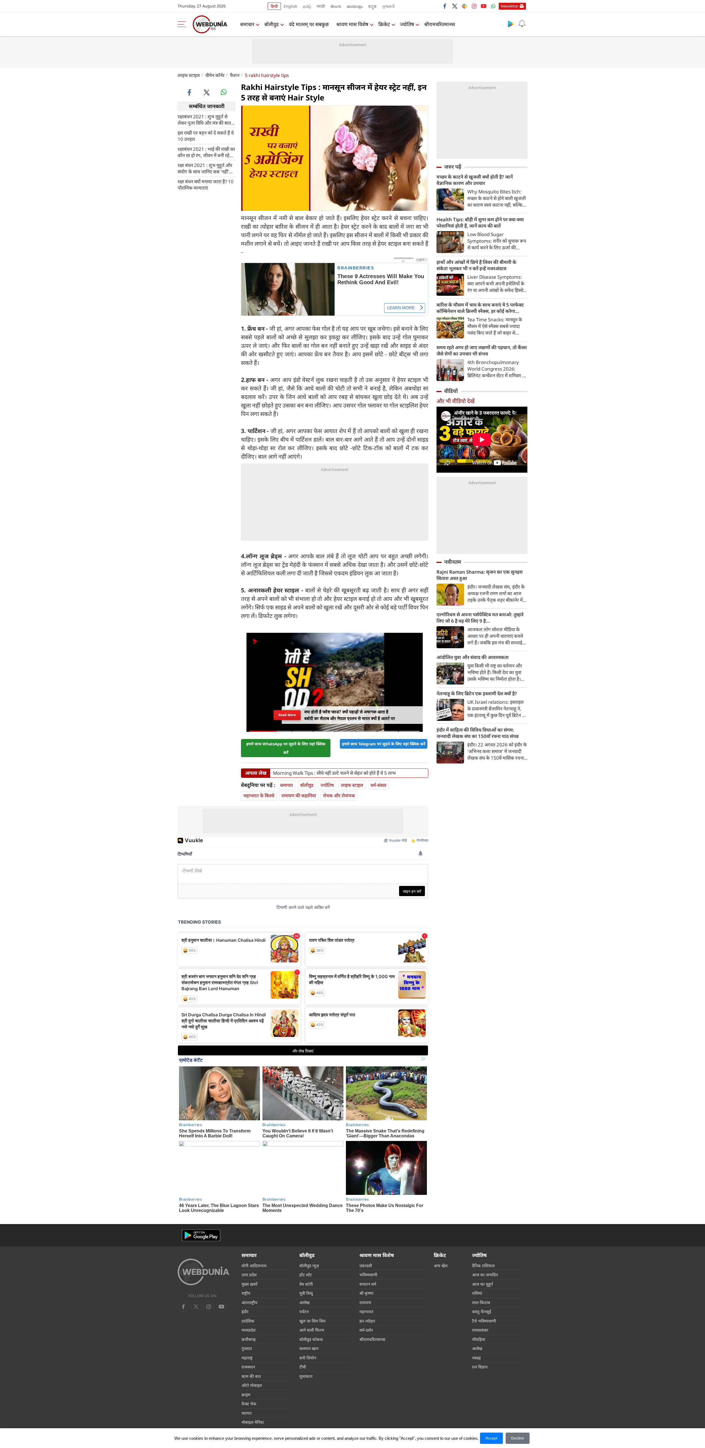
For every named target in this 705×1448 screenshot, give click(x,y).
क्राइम (246, 1394)
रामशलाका (480, 1330)
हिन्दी (274, 6)
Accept (491, 1438)
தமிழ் (307, 6)
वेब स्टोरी (306, 1284)
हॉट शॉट (305, 1274)
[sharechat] (464, 6)
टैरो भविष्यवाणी (484, 1321)
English (290, 6)
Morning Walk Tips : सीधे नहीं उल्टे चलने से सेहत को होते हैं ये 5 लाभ (334, 773)
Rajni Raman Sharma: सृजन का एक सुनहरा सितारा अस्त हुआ (479, 575)
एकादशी (365, 1265)
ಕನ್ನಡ (372, 6)
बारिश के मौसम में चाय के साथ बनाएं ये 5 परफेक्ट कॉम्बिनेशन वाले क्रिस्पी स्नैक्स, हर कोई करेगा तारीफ (480, 308)
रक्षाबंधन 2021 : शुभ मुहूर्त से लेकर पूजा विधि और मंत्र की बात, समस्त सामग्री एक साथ (205, 119)
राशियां (477, 1293)
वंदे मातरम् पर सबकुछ (309, 24)
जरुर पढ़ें (452, 166)
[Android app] (201, 1235)
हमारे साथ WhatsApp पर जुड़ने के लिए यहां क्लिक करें (286, 748)
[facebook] (445, 6)
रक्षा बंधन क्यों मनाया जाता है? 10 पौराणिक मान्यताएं (206, 184)
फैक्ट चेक (249, 1403)
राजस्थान (248, 1367)
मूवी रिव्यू (306, 1293)
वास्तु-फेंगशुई (481, 1311)
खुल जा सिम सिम (312, 1321)
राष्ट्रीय (246, 1293)
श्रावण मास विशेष (352, 24)
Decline (517, 1438)
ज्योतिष (407, 24)
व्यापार (247, 1413)
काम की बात (251, 1376)
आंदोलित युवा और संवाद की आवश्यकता (472, 657)
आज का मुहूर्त (482, 1284)
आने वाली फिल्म (311, 1330)
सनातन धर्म (367, 1284)
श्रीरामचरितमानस (439, 24)
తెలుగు (335, 6)
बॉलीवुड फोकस (311, 1339)
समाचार (247, 24)
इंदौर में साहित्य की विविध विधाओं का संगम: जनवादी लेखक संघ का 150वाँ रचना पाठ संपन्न (477, 733)
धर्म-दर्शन (366, 1330)
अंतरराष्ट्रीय (249, 1302)
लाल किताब (481, 1302)
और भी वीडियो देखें (455, 401)
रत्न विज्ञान (479, 1367)
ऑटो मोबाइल (252, 1385)
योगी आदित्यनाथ (254, 1265)
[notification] (521, 23)
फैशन (234, 75)
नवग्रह (476, 1358)
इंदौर (245, 1311)
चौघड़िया (478, 1339)
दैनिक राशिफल (483, 1265)
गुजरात (247, 1348)
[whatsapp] (224, 92)
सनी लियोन (307, 1358)
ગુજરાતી (388, 6)
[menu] (183, 24)
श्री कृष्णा (366, 1293)
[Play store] (510, 23)
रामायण (365, 1302)
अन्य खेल (441, 1265)
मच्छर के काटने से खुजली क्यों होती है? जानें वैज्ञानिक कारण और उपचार (474, 180)
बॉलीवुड (271, 24)
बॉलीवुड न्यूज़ (309, 1265)
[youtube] (483, 6)
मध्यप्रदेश (249, 1330)
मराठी (321, 6)
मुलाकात (306, 1376)
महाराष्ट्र (247, 1358)
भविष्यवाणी (368, 1274)
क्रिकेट (384, 24)
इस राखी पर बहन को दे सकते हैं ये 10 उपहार (206, 135)
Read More (287, 715)
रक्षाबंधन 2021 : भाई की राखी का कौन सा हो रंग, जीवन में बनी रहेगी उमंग (206, 152)
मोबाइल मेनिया (253, 1422)
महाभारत (366, 1311)
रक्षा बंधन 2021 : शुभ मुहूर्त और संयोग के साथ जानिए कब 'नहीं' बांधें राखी (205, 168)
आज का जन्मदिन (485, 1274)
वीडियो (451, 391)
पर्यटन (304, 1311)
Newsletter (510, 6)
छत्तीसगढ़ (249, 1339)
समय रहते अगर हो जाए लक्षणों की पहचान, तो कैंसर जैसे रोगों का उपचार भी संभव (481, 350)
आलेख (304, 1302)
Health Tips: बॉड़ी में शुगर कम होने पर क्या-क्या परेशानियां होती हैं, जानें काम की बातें (480, 222)
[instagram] (474, 6)
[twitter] (455, 6)
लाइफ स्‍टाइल (189, 75)
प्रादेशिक (248, 1321)
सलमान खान (308, 1348)
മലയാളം (355, 6)
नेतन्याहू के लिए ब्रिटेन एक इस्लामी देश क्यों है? (476, 693)
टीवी (302, 1367)
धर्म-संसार (378, 785)
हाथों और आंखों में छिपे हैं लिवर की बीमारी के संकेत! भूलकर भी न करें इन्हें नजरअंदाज (476, 265)
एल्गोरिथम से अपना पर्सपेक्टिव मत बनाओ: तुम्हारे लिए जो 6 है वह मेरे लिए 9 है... (480, 617)
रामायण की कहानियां (298, 795)
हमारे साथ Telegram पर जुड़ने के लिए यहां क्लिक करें (383, 743)
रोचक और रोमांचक (339, 795)
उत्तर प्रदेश (249, 1274)
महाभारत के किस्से (258, 795)
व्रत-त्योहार (367, 1321)
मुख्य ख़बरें (249, 1284)
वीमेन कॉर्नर (214, 75)
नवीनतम (452, 561)
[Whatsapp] (493, 6)
